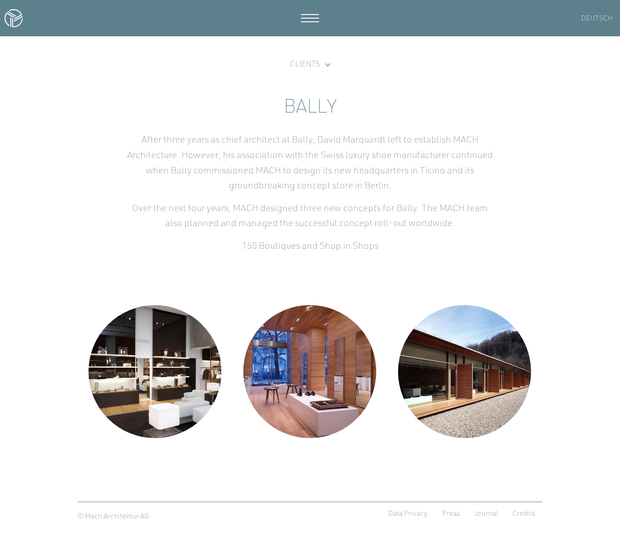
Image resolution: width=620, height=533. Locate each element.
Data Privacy (408, 514)
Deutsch (597, 18)
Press (451, 514)
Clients (305, 65)
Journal (486, 514)
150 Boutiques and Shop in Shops (310, 246)
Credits (523, 514)
